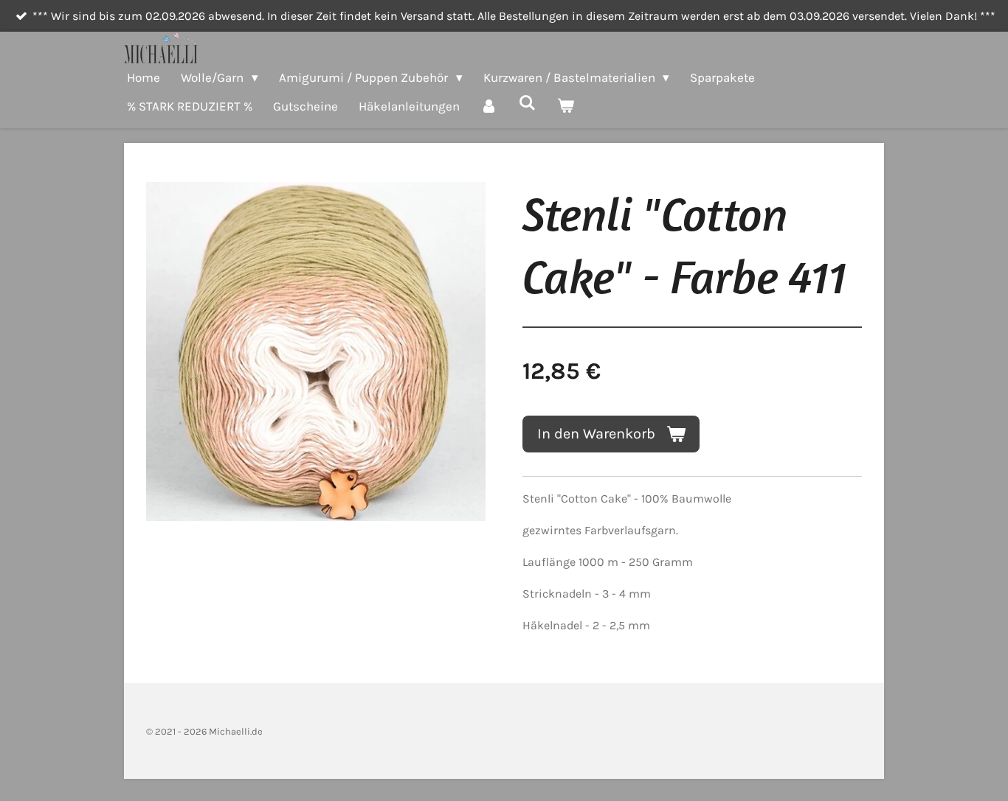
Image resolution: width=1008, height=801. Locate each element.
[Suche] (527, 103)
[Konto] (489, 106)
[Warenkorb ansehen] (566, 106)
